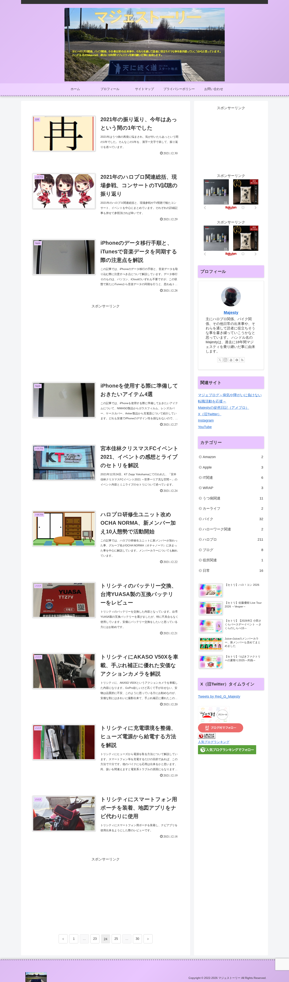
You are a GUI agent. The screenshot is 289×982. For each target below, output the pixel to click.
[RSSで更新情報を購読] (242, 359)
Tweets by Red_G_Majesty (219, 696)
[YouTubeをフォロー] (231, 359)
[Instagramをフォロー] (225, 359)
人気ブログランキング (213, 742)
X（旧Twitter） (209, 414)
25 (116, 938)
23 (95, 938)
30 (137, 938)
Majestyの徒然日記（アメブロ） (223, 408)
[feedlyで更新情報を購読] (236, 359)
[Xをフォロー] (219, 359)
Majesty (231, 312)
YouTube (205, 427)
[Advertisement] (105, 337)
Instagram (206, 420)
